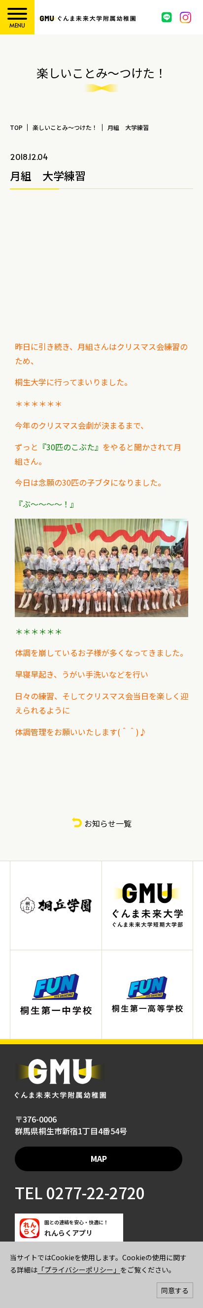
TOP (16, 127)
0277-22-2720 (94, 1192)
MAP (99, 1158)
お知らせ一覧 (108, 823)
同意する (175, 1290)
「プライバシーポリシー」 (78, 1270)
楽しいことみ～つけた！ (65, 127)
